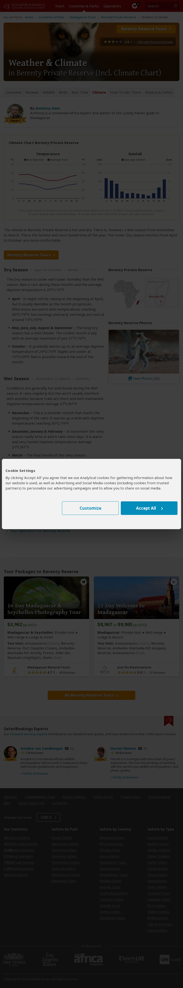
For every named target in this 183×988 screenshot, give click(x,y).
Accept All (146, 508)
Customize (90, 508)
